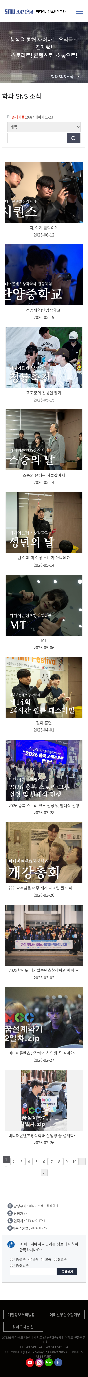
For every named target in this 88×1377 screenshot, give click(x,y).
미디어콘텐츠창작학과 (51, 11)
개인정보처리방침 (21, 1314)
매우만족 (19, 1259)
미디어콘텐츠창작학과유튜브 (30, 1362)
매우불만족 (21, 1265)
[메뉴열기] (79, 11)
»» (44, 1172)
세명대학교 (19, 12)
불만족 (62, 1259)
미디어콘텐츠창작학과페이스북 (58, 1362)
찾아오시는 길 (23, 1326)
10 (74, 1161)
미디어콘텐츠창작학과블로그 (49, 1362)
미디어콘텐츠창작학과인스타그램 (39, 1362)
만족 (35, 1259)
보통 (47, 1259)
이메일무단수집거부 (65, 1314)
